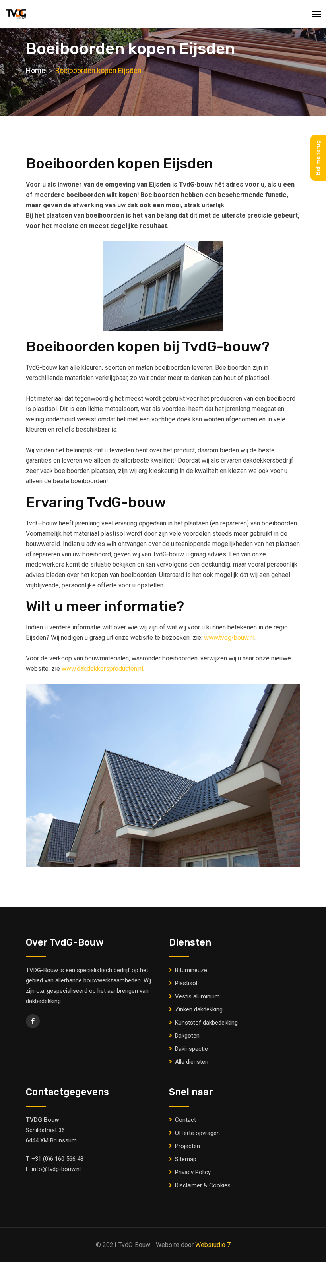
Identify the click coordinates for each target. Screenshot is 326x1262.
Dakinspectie (191, 1048)
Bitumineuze (191, 970)
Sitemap (185, 1159)
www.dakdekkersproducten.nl (102, 668)
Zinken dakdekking (199, 1009)
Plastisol (186, 983)
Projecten (187, 1146)
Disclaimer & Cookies (203, 1185)
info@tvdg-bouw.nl (56, 1169)
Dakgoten (187, 1035)
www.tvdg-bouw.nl (229, 637)
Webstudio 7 (213, 1244)
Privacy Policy (193, 1172)
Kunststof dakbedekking (206, 1022)
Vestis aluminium (197, 996)
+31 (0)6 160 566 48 (57, 1158)
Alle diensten (191, 1061)
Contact (185, 1119)
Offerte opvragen (197, 1133)
